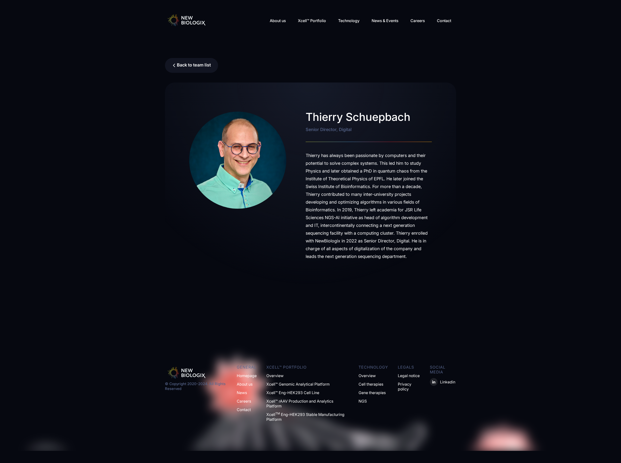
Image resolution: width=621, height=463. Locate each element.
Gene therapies (372, 392)
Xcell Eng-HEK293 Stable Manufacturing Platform (305, 417)
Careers (417, 20)
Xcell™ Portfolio (312, 20)
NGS (363, 401)
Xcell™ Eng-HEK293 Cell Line (292, 392)
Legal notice (409, 375)
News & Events (385, 20)
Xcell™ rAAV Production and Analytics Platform (299, 403)
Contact (444, 20)
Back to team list (194, 64)
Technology (349, 20)
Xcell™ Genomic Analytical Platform (298, 384)
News (242, 392)
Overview (275, 375)
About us (278, 20)
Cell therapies (371, 384)
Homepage (247, 375)
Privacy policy (404, 386)
